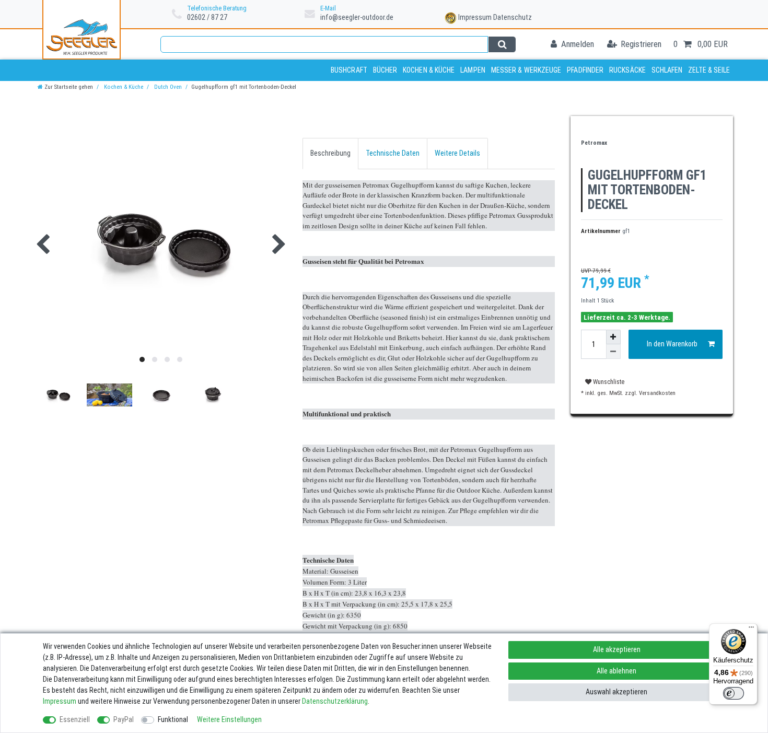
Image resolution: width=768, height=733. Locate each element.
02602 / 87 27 (207, 17)
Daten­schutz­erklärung (335, 701)
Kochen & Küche (429, 70)
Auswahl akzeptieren (616, 692)
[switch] (733, 693)
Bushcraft (349, 70)
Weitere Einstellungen (229, 719)
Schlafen (667, 70)
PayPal (123, 719)
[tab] (330, 153)
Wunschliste (607, 382)
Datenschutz (512, 17)
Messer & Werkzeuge (526, 70)
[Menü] (751, 629)
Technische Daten (393, 153)
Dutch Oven (167, 87)
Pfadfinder (585, 70)
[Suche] (502, 44)
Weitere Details (457, 153)
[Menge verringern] (613, 351)
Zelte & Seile (709, 70)
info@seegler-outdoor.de (356, 17)
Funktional (173, 719)
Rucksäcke (627, 70)
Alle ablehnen (616, 671)
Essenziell (75, 719)
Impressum (475, 17)
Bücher (385, 70)
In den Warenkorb (672, 344)
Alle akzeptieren (617, 649)
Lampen (472, 70)
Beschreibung (330, 153)
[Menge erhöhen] (613, 337)
